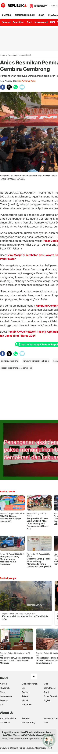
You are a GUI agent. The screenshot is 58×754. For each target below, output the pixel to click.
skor (41, 15)
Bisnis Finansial (51, 696)
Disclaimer (5, 722)
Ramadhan (27, 704)
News (3, 692)
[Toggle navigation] (3, 5)
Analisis (25, 692)
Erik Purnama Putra (26, 81)
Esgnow (4, 700)
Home (2, 55)
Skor (46, 683)
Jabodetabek (25, 55)
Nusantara (12, 55)
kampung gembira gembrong (36, 361)
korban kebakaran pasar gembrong (16, 368)
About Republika (8, 718)
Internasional (41, 22)
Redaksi (26, 718)
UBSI (52, 22)
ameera (6, 15)
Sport (29, 22)
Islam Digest (49, 688)
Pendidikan (18, 22)
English (47, 700)
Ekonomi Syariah (25, 15)
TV (1, 704)
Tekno (25, 696)
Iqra (24, 688)
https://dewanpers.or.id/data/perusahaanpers (24, 738)
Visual (25, 700)
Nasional (6, 22)
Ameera (3, 683)
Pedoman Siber (51, 718)
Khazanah (4, 688)
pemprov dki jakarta (9, 361)
